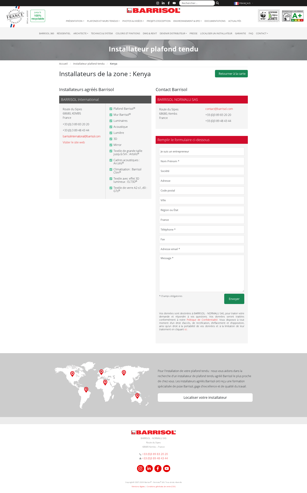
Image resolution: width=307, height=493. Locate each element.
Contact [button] (261, 33)
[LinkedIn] (163, 3)
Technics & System (102, 33)
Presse (193, 33)
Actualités (234, 21)
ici (186, 329)
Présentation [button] (74, 21)
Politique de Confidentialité (202, 319)
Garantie (240, 33)
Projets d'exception (159, 21)
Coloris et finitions (128, 33)
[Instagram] (157, 3)
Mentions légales (138, 486)
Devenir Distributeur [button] (172, 33)
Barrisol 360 (46, 33)
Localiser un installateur (216, 33)
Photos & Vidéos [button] (132, 21)
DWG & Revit (150, 33)
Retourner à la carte (231, 74)
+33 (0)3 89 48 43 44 (155, 458)
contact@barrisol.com (219, 109)
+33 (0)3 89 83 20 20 (155, 454)
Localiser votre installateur (205, 397)
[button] (244, 3)
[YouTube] (174, 3)
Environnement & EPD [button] (186, 21)
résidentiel (64, 33)
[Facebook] (168, 3)
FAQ (251, 33)
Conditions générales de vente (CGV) (161, 486)
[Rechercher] (217, 2)
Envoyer (234, 299)
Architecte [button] (80, 33)
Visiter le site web (74, 142)
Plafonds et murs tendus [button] (102, 21)
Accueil (63, 63)
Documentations (214, 21)
